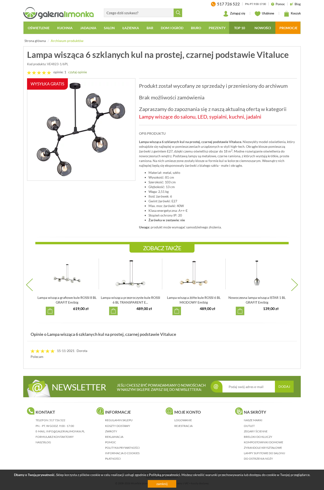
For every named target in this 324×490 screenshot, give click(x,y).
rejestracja (183, 426)
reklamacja (114, 437)
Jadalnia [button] (88, 28)
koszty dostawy (117, 426)
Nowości (263, 28)
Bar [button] (150, 28)
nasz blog (43, 442)
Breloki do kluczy (258, 437)
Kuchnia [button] (65, 28)
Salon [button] (109, 28)
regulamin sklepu (119, 420)
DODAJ (284, 386)
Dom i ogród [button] (172, 28)
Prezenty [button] (217, 28)
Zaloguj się (237, 13)
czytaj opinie (77, 72)
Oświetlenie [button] (39, 28)
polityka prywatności (122, 447)
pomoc (110, 442)
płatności (113, 458)
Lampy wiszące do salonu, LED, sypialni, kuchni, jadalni (200, 116)
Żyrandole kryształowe (263, 447)
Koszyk (295, 13)
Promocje (288, 28)
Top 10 (239, 28)
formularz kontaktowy (55, 437)
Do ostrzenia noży (258, 458)
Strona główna (35, 41)
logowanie (183, 420)
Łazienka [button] (130, 28)
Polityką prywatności (164, 475)
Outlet (249, 426)
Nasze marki (253, 420)
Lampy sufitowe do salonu (264, 453)
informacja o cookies (122, 453)
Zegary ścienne (256, 431)
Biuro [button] (196, 28)
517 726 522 (57, 420)
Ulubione (267, 13)
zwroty (111, 431)
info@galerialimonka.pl (65, 431)
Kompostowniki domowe (263, 442)
